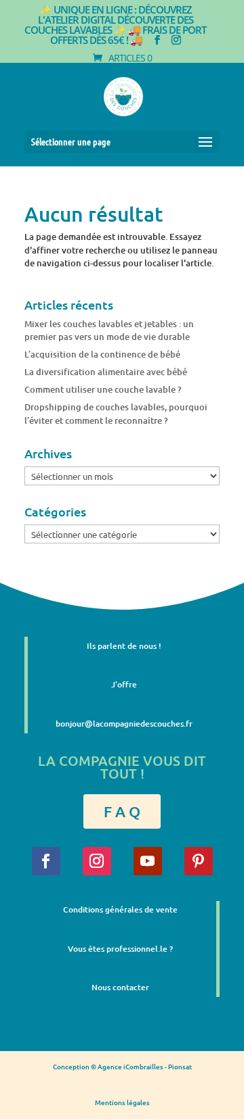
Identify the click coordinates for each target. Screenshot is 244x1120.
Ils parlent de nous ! (124, 646)
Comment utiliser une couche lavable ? (103, 389)
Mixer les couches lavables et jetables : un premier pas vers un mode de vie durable (109, 330)
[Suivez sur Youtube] (148, 861)
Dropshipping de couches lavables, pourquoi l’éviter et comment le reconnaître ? (115, 414)
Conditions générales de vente (120, 909)
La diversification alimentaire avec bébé (105, 372)
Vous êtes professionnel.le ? (120, 948)
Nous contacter (120, 987)
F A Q (122, 811)
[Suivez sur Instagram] (97, 861)
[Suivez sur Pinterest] (198, 861)
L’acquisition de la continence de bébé (102, 354)
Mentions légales (122, 1102)
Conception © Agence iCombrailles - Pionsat (122, 1066)
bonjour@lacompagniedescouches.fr (124, 723)
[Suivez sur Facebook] (46, 861)
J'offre (124, 684)
